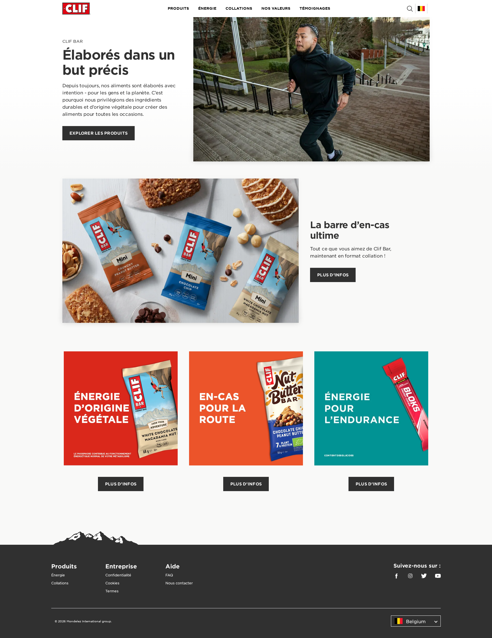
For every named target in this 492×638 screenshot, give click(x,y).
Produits (178, 8)
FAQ (169, 575)
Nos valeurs (275, 8)
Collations (239, 8)
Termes (111, 591)
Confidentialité (118, 575)
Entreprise (121, 566)
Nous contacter (179, 583)
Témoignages (315, 8)
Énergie (207, 8)
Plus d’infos (120, 483)
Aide (172, 566)
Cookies (112, 583)
